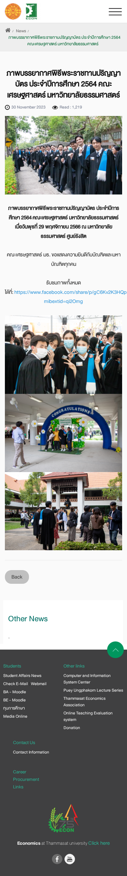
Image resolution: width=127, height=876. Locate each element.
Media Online (15, 716)
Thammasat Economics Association (85, 702)
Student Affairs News (22, 675)
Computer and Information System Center (87, 679)
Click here (99, 843)
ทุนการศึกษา (14, 708)
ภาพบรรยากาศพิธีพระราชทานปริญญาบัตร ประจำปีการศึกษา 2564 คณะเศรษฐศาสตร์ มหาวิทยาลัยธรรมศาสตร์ (64, 41)
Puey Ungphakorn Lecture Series (93, 690)
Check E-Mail (15, 683)
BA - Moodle (14, 692)
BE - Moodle (14, 700)
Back (16, 577)
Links (18, 787)
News (21, 31)
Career (19, 772)
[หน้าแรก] (8, 31)
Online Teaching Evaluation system (88, 716)
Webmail (39, 683)
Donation (72, 727)
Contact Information (31, 752)
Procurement (26, 779)
